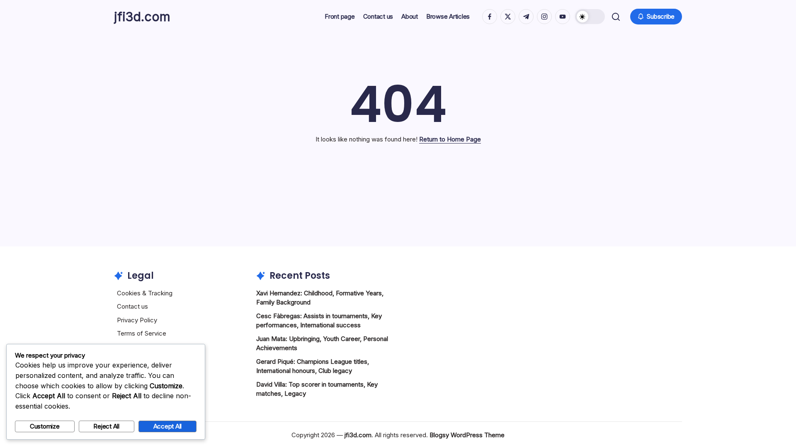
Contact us (132, 306)
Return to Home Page (450, 139)
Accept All (167, 426)
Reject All (106, 426)
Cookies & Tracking (144, 293)
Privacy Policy (137, 320)
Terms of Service (141, 333)
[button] (590, 16)
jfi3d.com (142, 16)
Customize (45, 426)
